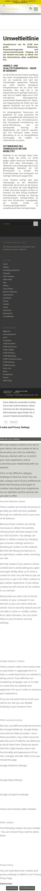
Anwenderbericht (9, 334)
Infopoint (6, 273)
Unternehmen (8, 295)
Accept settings (12, 888)
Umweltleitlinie (8, 316)
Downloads (7, 298)
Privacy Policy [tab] (6, 865)
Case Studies (8, 289)
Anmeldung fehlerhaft (11, 270)
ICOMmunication (9, 365)
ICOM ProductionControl (12, 359)
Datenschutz (8, 313)
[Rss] (16, 230)
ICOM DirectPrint (9, 344)
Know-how (7, 368)
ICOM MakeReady (9, 356)
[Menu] (35, 8)
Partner (6, 301)
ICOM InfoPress (9, 353)
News (5, 371)
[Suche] (29, 8)
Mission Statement (10, 292)
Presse (5, 377)
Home (5, 264)
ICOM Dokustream (10, 347)
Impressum (7, 310)
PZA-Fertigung (8, 276)
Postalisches (8, 374)
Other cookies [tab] (7, 822)
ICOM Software (9, 362)
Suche (5, 307)
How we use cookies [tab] (10, 439)
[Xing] (11, 230)
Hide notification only (27, 888)
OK (6, 422)
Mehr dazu (13, 422)
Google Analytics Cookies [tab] (12, 661)
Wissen (6, 286)
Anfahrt (6, 267)
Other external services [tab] (11, 720)
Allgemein (6, 331)
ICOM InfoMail (8, 350)
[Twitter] (5, 230)
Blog (4, 283)
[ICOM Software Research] (17, 8)
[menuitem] (29, 8)
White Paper (7, 279)
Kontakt (6, 304)
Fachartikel (7, 341)
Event (5, 337)
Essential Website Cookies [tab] (12, 501)
